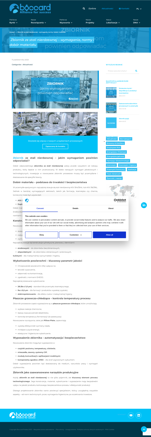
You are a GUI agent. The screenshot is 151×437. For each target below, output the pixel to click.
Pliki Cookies (109, 429)
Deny (42, 235)
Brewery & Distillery (115, 143)
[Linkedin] (139, 415)
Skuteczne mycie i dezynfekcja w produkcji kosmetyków (127, 90)
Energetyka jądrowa (115, 156)
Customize (74, 235)
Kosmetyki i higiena (127, 165)
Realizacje (132, 169)
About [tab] (110, 208)
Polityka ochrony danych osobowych (90, 429)
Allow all (109, 235)
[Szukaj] (136, 71)
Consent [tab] (40, 208)
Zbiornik (18, 157)
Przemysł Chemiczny (116, 169)
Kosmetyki (111, 165)
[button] (84, 8)
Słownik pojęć (124, 118)
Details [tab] (75, 208)
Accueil (12, 32)
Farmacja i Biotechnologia (118, 161)
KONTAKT (122, 414)
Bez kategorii (125, 139)
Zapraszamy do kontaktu (55, 146)
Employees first (113, 148)
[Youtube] (131, 415)
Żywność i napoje (114, 178)
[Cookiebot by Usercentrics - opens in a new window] (115, 200)
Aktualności (112, 139)
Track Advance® (114, 174)
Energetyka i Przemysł (116, 152)
